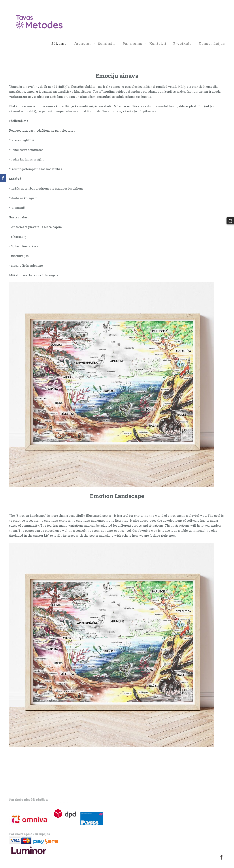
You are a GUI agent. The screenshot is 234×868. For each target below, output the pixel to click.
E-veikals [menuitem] (182, 43)
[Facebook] (221, 857)
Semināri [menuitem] (107, 43)
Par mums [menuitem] (132, 43)
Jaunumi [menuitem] (82, 43)
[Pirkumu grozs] (230, 220)
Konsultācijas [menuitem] (212, 43)
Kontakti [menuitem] (157, 43)
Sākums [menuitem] (59, 43)
